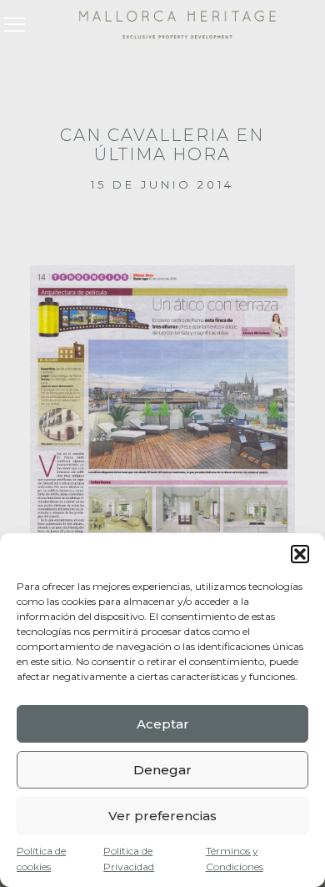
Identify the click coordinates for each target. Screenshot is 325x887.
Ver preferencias (162, 816)
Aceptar (163, 724)
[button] (300, 554)
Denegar (162, 770)
